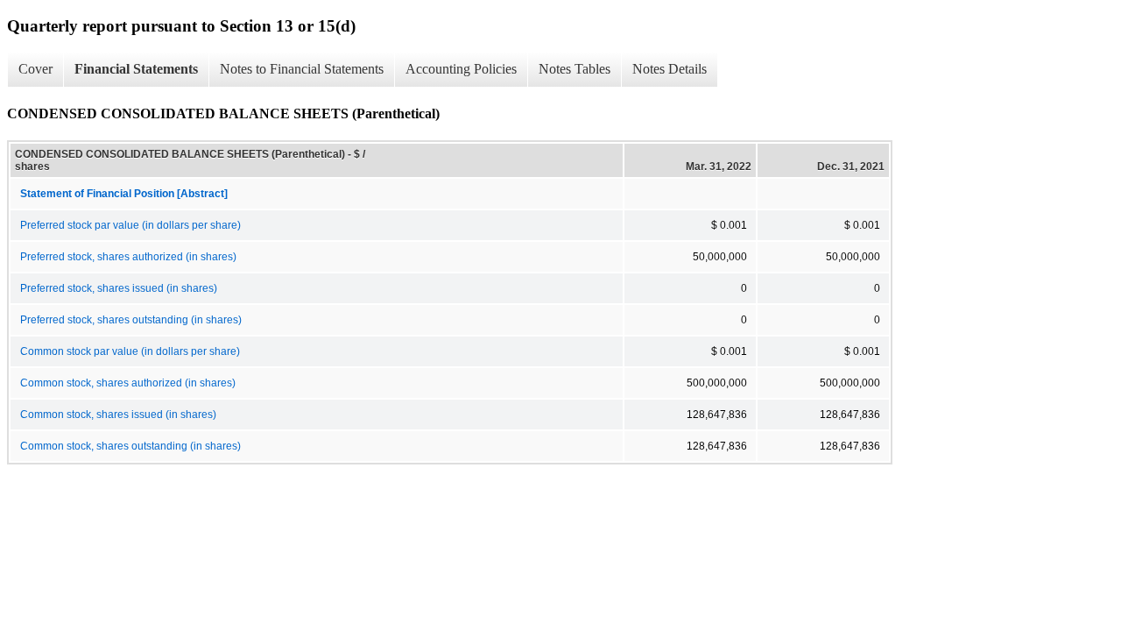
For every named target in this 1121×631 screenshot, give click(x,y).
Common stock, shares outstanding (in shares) (130, 446)
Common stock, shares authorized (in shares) (128, 383)
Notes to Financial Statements (302, 68)
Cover (35, 68)
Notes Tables (574, 68)
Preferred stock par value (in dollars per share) (130, 225)
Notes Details (669, 68)
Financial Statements (136, 68)
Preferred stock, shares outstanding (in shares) (131, 320)
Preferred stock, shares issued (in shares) (118, 288)
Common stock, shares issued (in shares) (118, 414)
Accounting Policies (461, 68)
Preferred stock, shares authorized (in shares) (128, 257)
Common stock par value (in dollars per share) (130, 351)
